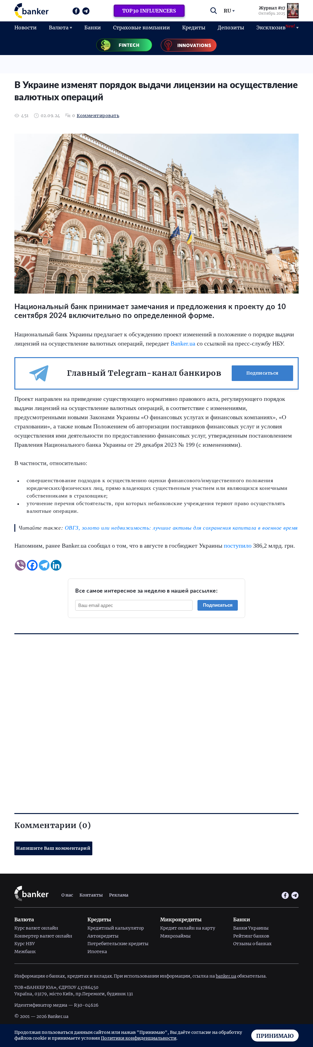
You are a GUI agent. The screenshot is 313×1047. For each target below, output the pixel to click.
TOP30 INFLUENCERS (149, 11)
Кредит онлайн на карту (187, 928)
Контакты (91, 895)
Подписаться (262, 373)
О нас (67, 895)
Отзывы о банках (252, 943)
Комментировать (98, 115)
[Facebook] (32, 565)
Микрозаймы (175, 936)
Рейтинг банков (251, 936)
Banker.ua (183, 343)
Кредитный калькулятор (115, 928)
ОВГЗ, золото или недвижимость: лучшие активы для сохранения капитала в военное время (181, 528)
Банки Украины (251, 928)
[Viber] (20, 565)
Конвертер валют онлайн (43, 936)
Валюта (58, 27)
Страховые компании (141, 27)
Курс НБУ (24, 943)
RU (227, 11)
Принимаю (275, 1035)
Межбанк (25, 951)
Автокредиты (103, 936)
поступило (238, 545)
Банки (92, 27)
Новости (25, 27)
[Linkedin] (56, 565)
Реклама (118, 895)
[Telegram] (44, 565)
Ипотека (97, 951)
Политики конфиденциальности (138, 1038)
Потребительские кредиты (118, 943)
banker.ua (226, 976)
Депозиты (231, 27)
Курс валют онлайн (36, 928)
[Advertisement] (156, 713)
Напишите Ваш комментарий (53, 848)
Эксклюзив (275, 27)
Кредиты (193, 27)
